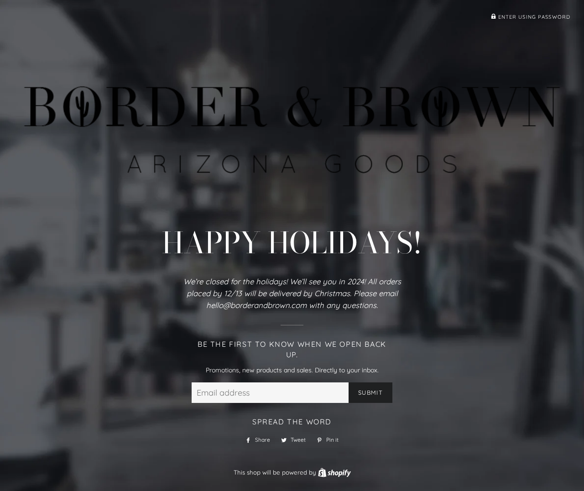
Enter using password (533, 17)
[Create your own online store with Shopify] (334, 472)
